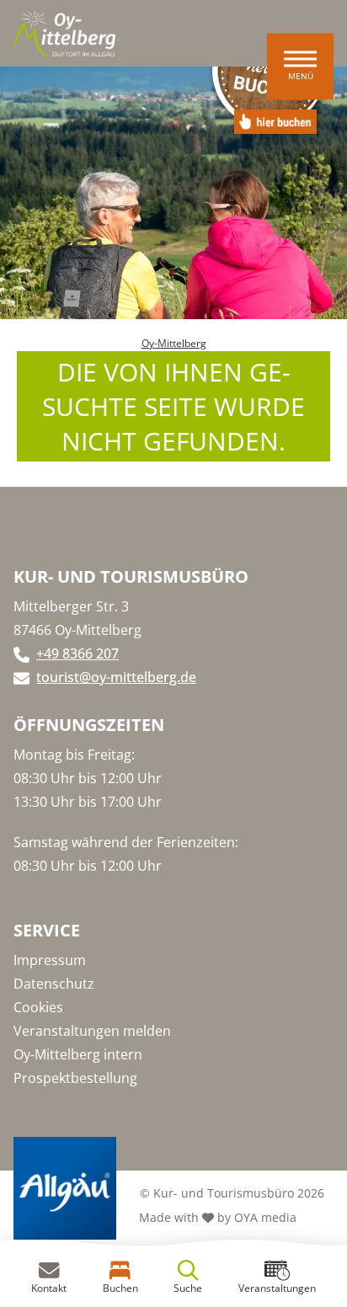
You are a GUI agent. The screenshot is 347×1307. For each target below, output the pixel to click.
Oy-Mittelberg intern (77, 1054)
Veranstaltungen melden (92, 1031)
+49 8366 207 (77, 653)
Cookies (38, 1007)
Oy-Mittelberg (173, 343)
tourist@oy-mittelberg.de (116, 677)
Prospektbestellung (75, 1078)
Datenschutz (53, 983)
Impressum (49, 960)
